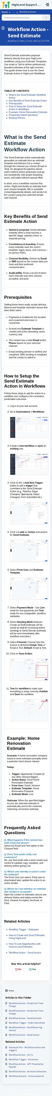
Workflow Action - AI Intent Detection (28, 1071)
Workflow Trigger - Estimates (23, 1059)
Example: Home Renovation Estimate (28, 112)
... (13, 11)
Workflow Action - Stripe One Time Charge (26, 1004)
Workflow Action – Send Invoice (25, 952)
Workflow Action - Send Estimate (25, 1018)
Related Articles (17, 118)
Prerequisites (15, 103)
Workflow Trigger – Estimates (24, 929)
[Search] (46, 17)
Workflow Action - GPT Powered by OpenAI (26, 1065)
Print (11, 990)
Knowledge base (31, 1094)
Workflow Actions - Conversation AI (26, 1076)
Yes (34, 969)
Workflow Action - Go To (21, 1054)
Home (5, 11)
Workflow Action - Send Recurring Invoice (25, 1029)
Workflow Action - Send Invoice (24, 1034)
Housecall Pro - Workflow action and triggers (27, 1049)
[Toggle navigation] (47, 4)
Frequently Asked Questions (23, 115)
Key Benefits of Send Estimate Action (28, 100)
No (19, 969)
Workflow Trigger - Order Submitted (27, 1022)
